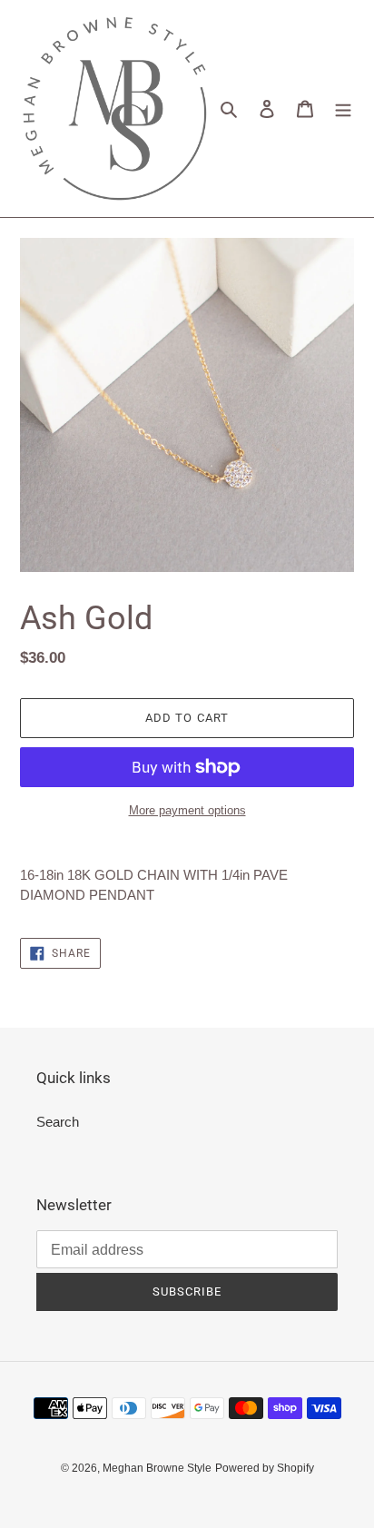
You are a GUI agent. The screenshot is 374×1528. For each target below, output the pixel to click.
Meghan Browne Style (157, 1468)
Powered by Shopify (264, 1468)
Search (57, 1121)
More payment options (187, 810)
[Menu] (343, 108)
